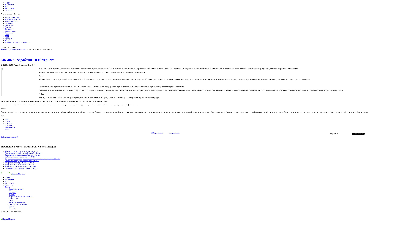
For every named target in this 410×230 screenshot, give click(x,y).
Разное (7, 187)
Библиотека (9, 179)
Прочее (12, 206)
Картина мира (6, 49)
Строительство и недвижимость (21, 197)
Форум (7, 177)
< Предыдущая (157, 133)
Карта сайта (9, 183)
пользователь (10, 127)
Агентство (9, 185)
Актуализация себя (19, 49)
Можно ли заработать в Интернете (27, 60)
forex (7, 119)
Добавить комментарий (9, 137)
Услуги (12, 200)
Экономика (13, 198)
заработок (8, 123)
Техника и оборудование (18, 204)
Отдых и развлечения (17, 202)
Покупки (12, 193)
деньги (7, 121)
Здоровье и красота (16, 189)
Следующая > (174, 133)
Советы (12, 195)
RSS (6, 181)
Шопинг (12, 208)
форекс (7, 129)
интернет (8, 125)
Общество (13, 191)
